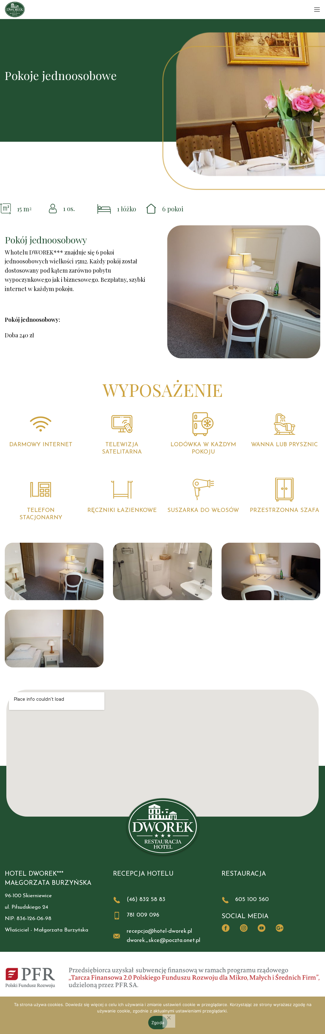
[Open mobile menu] (317, 9)
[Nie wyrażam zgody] (168, 1021)
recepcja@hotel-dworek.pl (159, 931)
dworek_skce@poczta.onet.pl (163, 941)
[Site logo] (15, 9)
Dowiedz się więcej (84, 1004)
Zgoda (157, 1022)
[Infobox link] (162, 900)
